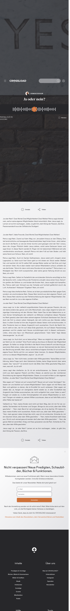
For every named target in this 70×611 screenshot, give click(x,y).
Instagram (50, 578)
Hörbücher (18, 585)
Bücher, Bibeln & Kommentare (18, 574)
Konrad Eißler (37, 93)
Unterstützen (50, 574)
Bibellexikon (18, 595)
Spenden (50, 581)
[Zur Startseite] (18, 81)
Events (18, 591)
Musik (18, 581)
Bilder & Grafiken (18, 578)
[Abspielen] (34, 109)
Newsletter (50, 585)
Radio (18, 598)
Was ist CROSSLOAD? (50, 571)
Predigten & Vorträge (18, 571)
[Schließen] (65, 451)
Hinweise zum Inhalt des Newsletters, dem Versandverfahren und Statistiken (34, 517)
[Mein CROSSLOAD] (63, 81)
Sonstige (18, 588)
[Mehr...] (5, 81)
